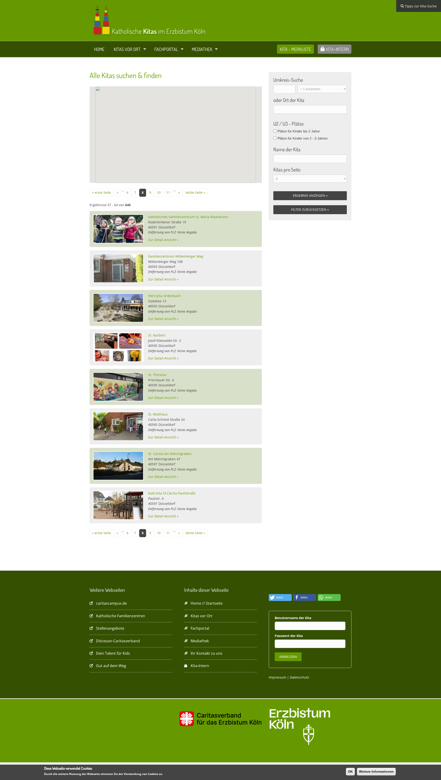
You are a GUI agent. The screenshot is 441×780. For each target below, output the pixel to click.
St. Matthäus (158, 414)
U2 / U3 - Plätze (288, 123)
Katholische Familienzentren (120, 615)
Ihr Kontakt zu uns (206, 653)
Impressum (277, 677)
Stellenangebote (110, 628)
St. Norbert (156, 335)
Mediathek (202, 49)
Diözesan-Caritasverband (118, 640)
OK (350, 771)
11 (168, 192)
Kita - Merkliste (295, 49)
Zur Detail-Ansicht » (163, 240)
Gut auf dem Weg (111, 665)
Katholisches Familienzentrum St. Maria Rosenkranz (188, 217)
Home (99, 49)
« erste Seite (101, 192)
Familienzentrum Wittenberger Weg (175, 256)
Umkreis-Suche (288, 80)
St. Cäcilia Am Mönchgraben (170, 454)
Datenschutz (299, 677)
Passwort (282, 636)
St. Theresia (157, 375)
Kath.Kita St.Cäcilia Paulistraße (171, 493)
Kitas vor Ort (127, 49)
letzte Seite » (195, 192)
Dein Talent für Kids (113, 653)
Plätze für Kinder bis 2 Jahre (298, 131)
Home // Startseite (207, 603)
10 (159, 192)
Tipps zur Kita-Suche (420, 6)
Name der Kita (286, 149)
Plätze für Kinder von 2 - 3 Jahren (302, 138)
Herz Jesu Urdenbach (164, 296)
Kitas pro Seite (286, 169)
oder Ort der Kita (288, 100)
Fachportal (166, 49)
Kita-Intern (337, 49)
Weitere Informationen (376, 771)
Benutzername (287, 618)
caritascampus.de (111, 603)
